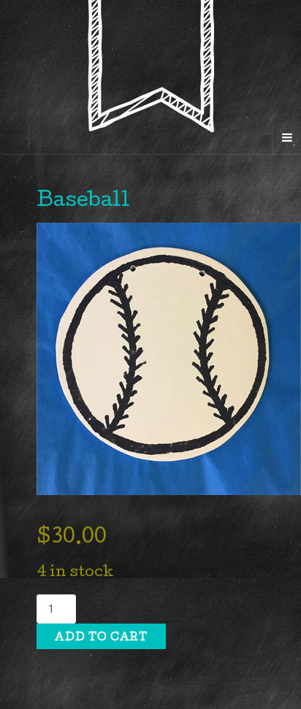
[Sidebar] (14, 139)
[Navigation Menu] (286, 139)
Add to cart (101, 638)
